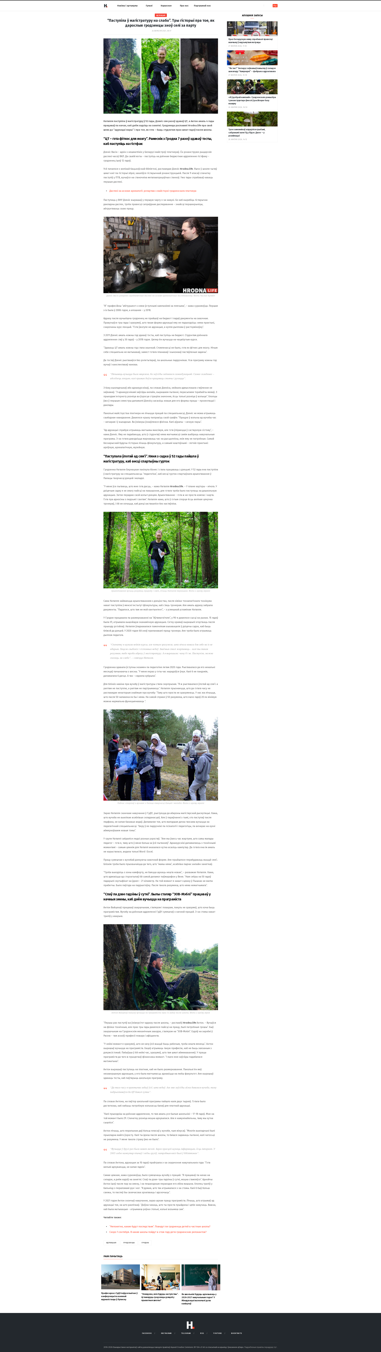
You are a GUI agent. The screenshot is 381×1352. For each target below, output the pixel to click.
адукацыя (111, 1243)
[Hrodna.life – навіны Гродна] (105, 6)
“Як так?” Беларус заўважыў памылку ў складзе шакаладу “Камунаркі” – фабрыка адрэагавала (252, 70)
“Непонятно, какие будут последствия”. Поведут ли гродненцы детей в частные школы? (159, 1226)
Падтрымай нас (202, 5)
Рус (275, 5)
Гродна (145, 1243)
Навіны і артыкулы (127, 5)
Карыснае (166, 5)
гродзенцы (129, 1243)
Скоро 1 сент (116, 1232)
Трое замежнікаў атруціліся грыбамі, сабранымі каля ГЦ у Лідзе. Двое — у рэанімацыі (246, 132)
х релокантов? (198, 1232)
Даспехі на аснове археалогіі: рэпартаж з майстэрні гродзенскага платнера (152, 190)
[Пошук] (266, 5)
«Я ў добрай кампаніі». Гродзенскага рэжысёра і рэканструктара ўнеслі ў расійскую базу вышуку (252, 100)
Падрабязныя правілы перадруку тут (260, 1347)
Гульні (149, 5)
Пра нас (184, 5)
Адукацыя (160, 15)
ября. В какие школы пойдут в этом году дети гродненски (157, 1232)
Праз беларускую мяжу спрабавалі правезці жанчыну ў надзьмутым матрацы (250, 41)
